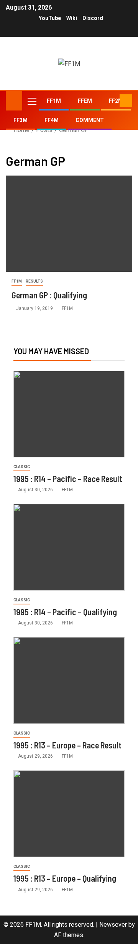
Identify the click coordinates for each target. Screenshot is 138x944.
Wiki (71, 18)
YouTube (50, 18)
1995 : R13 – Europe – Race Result (67, 745)
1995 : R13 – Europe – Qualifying (64, 878)
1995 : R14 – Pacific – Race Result (67, 479)
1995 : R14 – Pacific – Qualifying (65, 612)
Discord (92, 18)
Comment (90, 120)
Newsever (113, 924)
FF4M (51, 120)
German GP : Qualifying (49, 295)
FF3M (20, 120)
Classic (21, 467)
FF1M (54, 101)
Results (34, 281)
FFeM (85, 101)
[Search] (113, 101)
